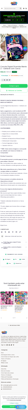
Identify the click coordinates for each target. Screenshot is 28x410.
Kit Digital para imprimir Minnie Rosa (7, 306)
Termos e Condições (6, 375)
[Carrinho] (26, 8)
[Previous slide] (1, 318)
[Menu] (2, 8)
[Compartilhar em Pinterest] (12, 232)
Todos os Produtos (12, 25)
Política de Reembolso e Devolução (10, 379)
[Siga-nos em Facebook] (9, 345)
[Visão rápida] (12, 299)
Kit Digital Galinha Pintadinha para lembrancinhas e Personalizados (19, 307)
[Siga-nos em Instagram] (7, 345)
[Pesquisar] (20, 8)
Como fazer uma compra (7, 373)
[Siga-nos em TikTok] (11, 345)
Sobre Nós (3, 369)
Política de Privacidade (6, 377)
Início (4, 25)
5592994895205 (7, 389)
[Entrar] (24, 8)
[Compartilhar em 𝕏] (5, 232)
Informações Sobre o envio (7, 354)
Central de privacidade (15, 400)
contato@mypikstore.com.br (10, 385)
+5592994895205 (7, 387)
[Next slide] (26, 318)
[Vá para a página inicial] (14, 3)
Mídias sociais (4, 362)
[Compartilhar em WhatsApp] (9, 232)
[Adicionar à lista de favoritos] (12, 296)
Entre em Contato (5, 371)
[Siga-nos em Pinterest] (13, 345)
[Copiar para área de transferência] (20, 232)
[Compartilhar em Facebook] (1, 232)
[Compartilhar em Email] (16, 232)
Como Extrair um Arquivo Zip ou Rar (10, 356)
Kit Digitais (3, 360)
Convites (21, 25)
